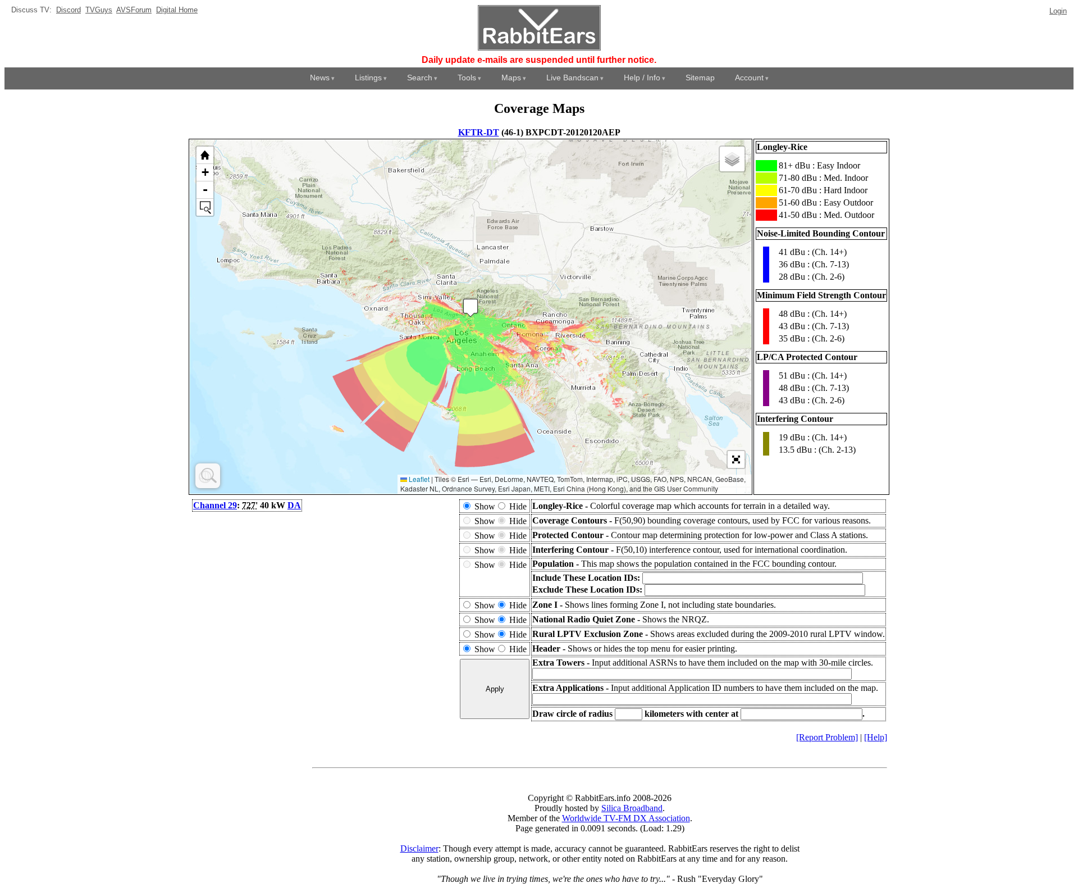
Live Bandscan (572, 77)
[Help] (875, 737)
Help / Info (642, 77)
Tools (467, 77)
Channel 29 (215, 505)
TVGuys (98, 10)
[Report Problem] (827, 737)
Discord (68, 10)
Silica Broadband (632, 808)
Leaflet (418, 479)
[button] (470, 307)
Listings (368, 77)
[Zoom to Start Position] (205, 155)
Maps (511, 77)
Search (419, 77)
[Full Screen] (736, 459)
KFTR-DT (478, 132)
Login (1058, 11)
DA (294, 505)
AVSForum (134, 10)
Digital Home (177, 10)
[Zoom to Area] (205, 207)
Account (749, 77)
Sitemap (700, 77)
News (320, 77)
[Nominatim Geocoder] (207, 475)
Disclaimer (419, 848)
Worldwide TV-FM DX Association (626, 818)
